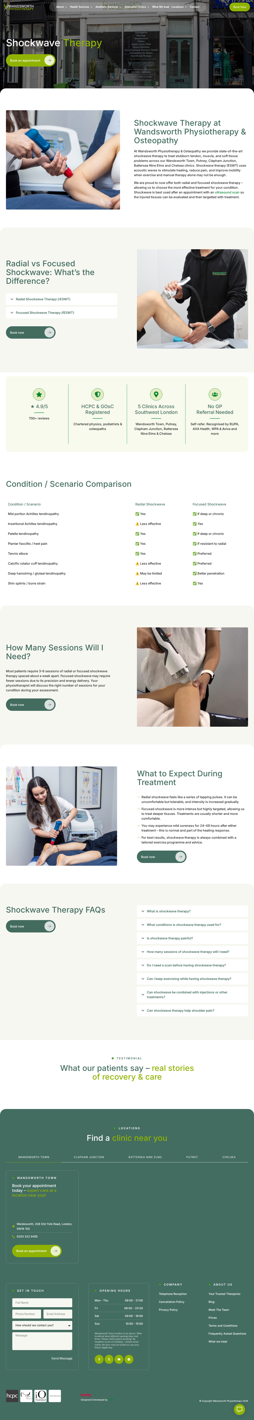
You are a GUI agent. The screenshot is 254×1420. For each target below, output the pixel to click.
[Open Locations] (186, 7)
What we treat (218, 1341)
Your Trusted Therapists (225, 1293)
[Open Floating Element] (239, 1409)
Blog (212, 1301)
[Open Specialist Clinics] (148, 7)
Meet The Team (219, 1309)
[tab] (34, 1157)
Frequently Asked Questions (227, 1333)
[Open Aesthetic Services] (120, 7)
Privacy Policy (168, 1309)
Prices (213, 1317)
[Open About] (66, 7)
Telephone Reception (173, 1293)
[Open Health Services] (91, 7)
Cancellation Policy (171, 1301)
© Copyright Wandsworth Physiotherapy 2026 (223, 1401)
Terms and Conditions (223, 1325)
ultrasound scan (227, 192)
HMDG (111, 1399)
